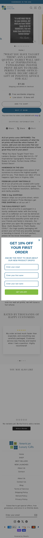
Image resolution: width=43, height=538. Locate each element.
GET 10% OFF (21, 292)
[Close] (39, 240)
